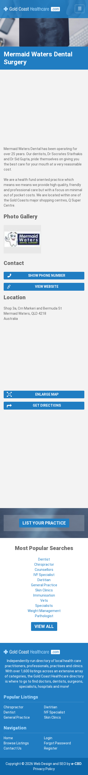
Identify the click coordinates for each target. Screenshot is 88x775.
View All (44, 626)
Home (8, 738)
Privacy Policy (44, 769)
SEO (62, 764)
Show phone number (46, 275)
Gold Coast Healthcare (32, 652)
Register (50, 748)
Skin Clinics (44, 590)
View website (46, 286)
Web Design (43, 764)
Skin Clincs (52, 717)
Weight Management (44, 611)
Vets (44, 600)
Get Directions (47, 405)
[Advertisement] (44, 110)
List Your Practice (44, 522)
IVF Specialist (44, 575)
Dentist (44, 559)
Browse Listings (16, 743)
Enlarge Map (46, 394)
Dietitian (44, 580)
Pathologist (44, 616)
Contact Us (13, 748)
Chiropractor (44, 564)
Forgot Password (57, 743)
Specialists (44, 606)
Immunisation (44, 595)
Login (48, 738)
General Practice (44, 585)
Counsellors (44, 570)
